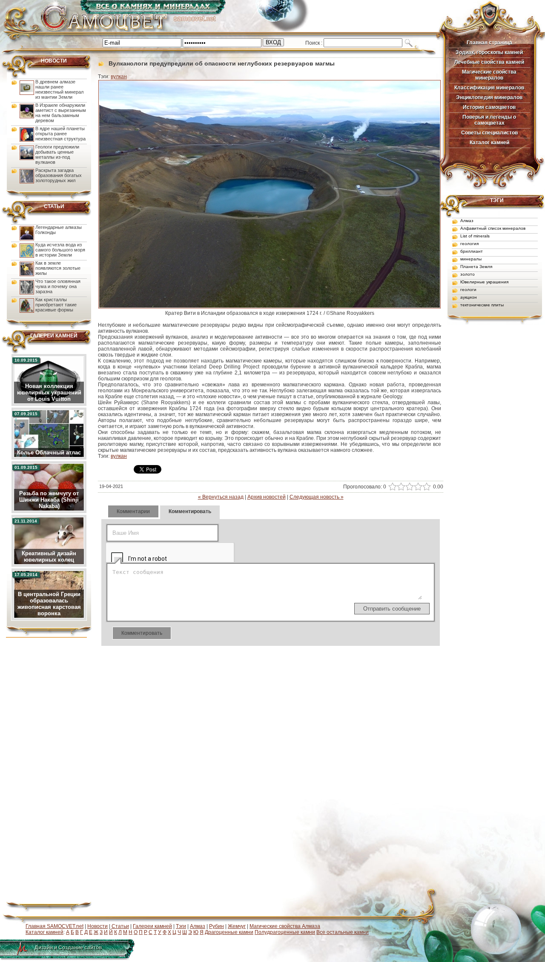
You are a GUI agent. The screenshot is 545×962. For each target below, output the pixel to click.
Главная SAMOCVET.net (54, 926)
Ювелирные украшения (484, 282)
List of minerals (475, 236)
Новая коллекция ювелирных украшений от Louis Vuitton (49, 392)
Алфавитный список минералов (492, 228)
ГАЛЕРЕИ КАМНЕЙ (53, 336)
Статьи (120, 926)
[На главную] (133, 30)
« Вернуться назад (221, 497)
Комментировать (190, 511)
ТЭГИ (497, 200)
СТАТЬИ (54, 206)
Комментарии (133, 511)
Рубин (216, 926)
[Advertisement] (488, 461)
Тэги (181, 926)
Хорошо (417, 486)
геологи (468, 289)
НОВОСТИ (54, 61)
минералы (471, 259)
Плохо (400, 486)
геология (469, 243)
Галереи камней (152, 926)
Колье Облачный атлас (49, 452)
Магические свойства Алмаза (285, 926)
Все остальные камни (342, 932)
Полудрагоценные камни (285, 932)
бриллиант (471, 251)
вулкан (119, 77)
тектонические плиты (482, 305)
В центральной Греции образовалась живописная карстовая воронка (49, 604)
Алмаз (466, 220)
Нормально (408, 486)
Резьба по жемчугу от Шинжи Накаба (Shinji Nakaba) (49, 499)
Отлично (425, 486)
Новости (97, 926)
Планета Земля (476, 266)
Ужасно (391, 486)
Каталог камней (44, 932)
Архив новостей (266, 497)
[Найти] (408, 43)
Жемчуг (237, 926)
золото (467, 274)
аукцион (468, 297)
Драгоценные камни (229, 932)
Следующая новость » (317, 497)
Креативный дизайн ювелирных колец (49, 556)
